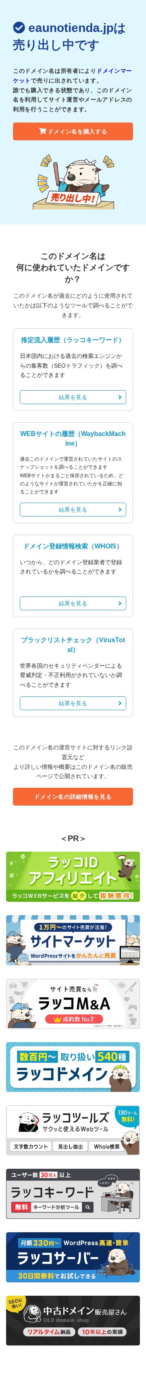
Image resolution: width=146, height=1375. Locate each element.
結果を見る (73, 397)
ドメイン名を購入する (77, 131)
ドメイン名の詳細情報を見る (73, 796)
